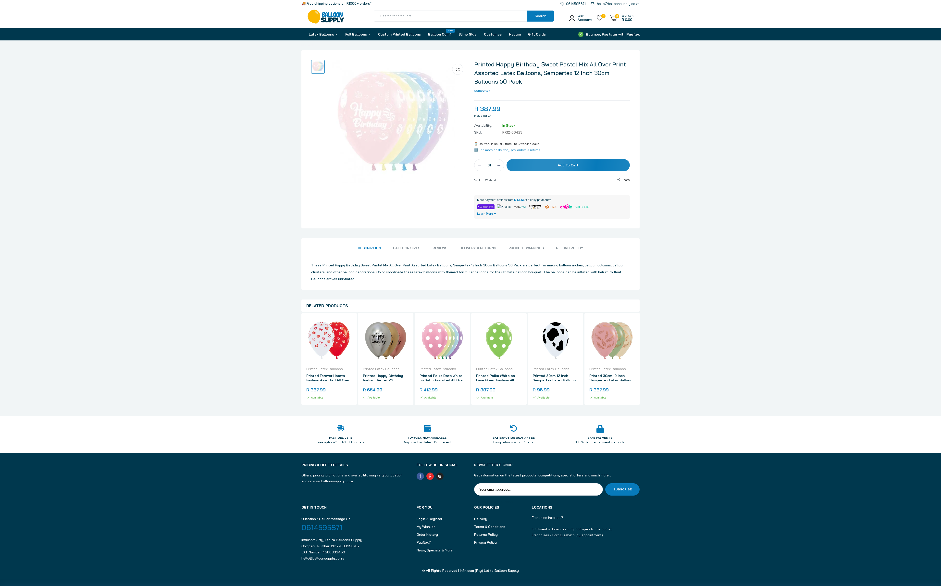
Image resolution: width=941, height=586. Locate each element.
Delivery (480, 519)
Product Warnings (526, 248)
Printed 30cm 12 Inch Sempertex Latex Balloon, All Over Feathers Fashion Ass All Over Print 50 (611, 378)
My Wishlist (426, 526)
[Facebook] (420, 476)
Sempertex (482, 90)
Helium (515, 34)
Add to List (582, 207)
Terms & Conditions (489, 526)
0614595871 (321, 527)
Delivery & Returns (477, 248)
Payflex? (424, 542)
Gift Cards (537, 34)
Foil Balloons (356, 34)
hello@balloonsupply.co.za (322, 558)
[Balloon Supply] (326, 18)
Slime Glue (467, 34)
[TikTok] (449, 476)
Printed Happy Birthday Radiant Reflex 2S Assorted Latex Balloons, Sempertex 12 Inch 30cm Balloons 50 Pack (384, 378)
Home (305, 45)
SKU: (478, 132)
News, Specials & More (435, 550)
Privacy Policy (485, 542)
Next (639, 359)
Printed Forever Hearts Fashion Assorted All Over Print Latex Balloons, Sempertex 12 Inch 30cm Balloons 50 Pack (327, 378)
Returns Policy (486, 534)
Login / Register (429, 519)
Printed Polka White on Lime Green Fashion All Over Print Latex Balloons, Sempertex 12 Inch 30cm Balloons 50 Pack (498, 378)
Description (369, 248)
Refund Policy (569, 248)
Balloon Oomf (439, 33)
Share (625, 180)
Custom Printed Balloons (399, 34)
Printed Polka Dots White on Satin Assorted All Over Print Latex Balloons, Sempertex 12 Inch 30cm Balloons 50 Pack (442, 378)
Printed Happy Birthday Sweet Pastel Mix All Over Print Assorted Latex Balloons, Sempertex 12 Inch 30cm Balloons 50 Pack (550, 73)
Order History (427, 534)
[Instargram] (440, 476)
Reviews (440, 248)
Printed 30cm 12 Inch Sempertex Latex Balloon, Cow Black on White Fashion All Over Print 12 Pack (554, 378)
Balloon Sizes (407, 248)
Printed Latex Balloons (324, 369)
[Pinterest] (430, 476)
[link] (347, 326)
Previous (301, 359)
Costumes (493, 34)
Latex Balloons (322, 34)
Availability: (483, 125)
